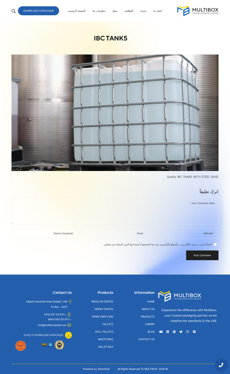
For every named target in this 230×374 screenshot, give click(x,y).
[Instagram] (187, 332)
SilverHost (104, 368)
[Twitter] (181, 332)
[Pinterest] (174, 332)
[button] (48, 333)
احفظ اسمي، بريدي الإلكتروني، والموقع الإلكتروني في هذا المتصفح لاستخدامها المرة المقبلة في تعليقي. (157, 244)
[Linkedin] (168, 332)
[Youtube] (161, 332)
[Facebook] (194, 332)
